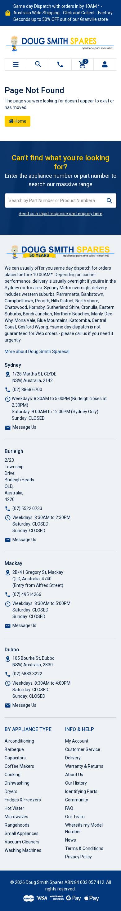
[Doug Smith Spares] (60, 42)
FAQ (69, 808)
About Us (74, 774)
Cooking (12, 774)
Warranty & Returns (84, 766)
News (70, 840)
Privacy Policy (78, 856)
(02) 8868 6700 (27, 389)
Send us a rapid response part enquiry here (60, 213)
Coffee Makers (19, 766)
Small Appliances (21, 833)
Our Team (75, 816)
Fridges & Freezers (23, 799)
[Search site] (109, 200)
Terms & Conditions (84, 848)
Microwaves (16, 816)
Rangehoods (17, 825)
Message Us (24, 427)
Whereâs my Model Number (84, 828)
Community (76, 799)
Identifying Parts (81, 791)
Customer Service (82, 749)
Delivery (73, 757)
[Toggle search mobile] (38, 64)
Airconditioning (19, 741)
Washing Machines (23, 850)
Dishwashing (17, 783)
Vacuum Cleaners (22, 841)
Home (20, 121)
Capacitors (15, 757)
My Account (76, 741)
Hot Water (14, 808)
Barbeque (14, 749)
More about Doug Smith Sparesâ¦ (37, 351)
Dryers (11, 791)
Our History (76, 783)
